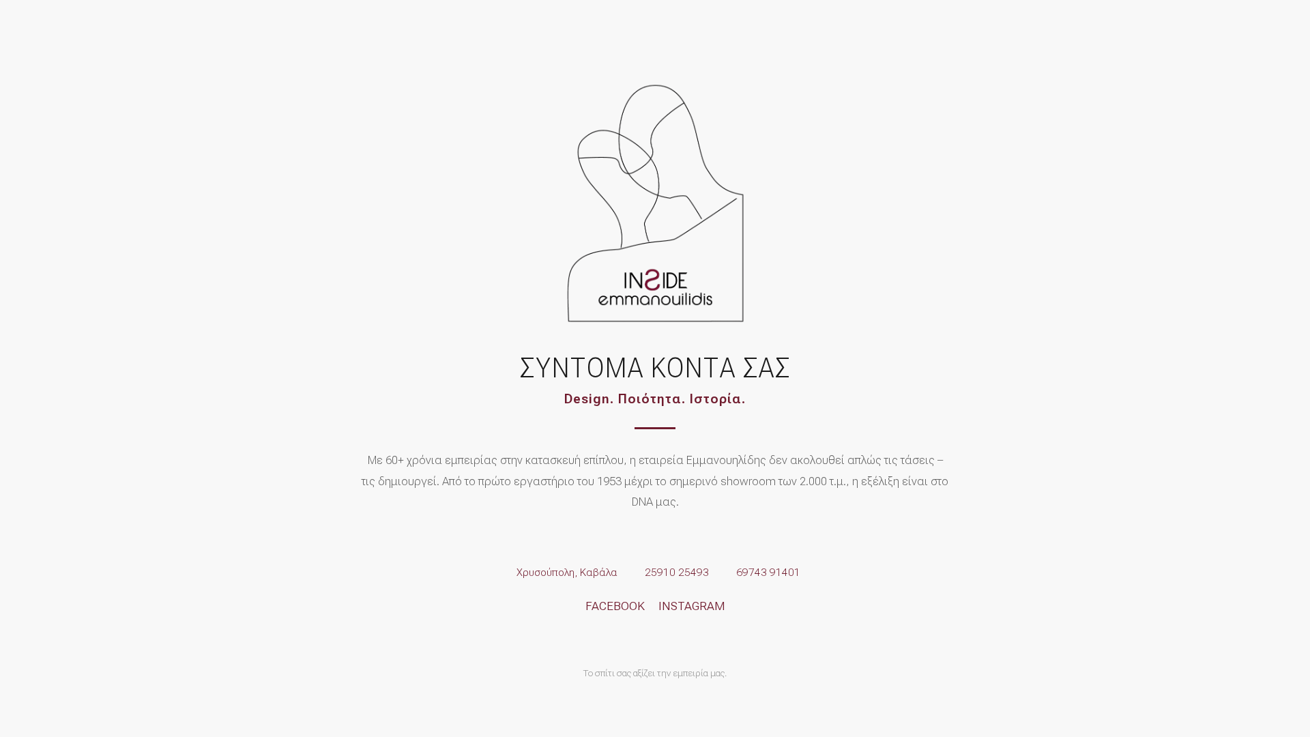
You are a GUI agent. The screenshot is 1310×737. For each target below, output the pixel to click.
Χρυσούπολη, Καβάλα (566, 572)
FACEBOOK (615, 606)
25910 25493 (677, 572)
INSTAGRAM (691, 606)
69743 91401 (768, 572)
